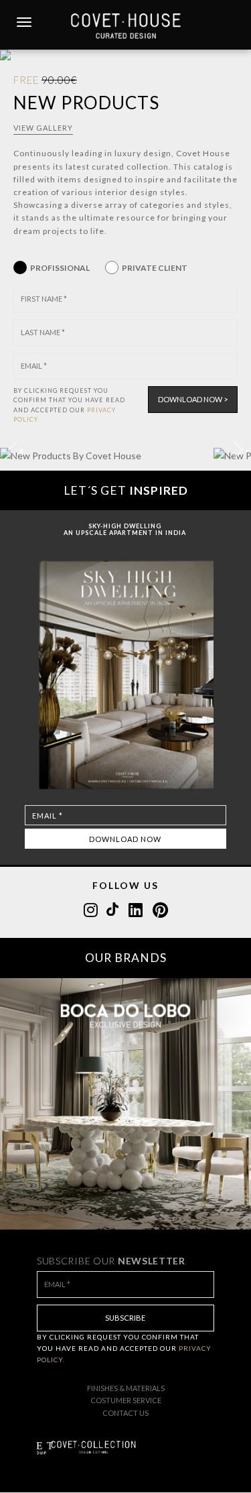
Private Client (154, 268)
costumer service (125, 1400)
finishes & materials (126, 1388)
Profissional (60, 268)
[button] (238, 450)
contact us (125, 1413)
